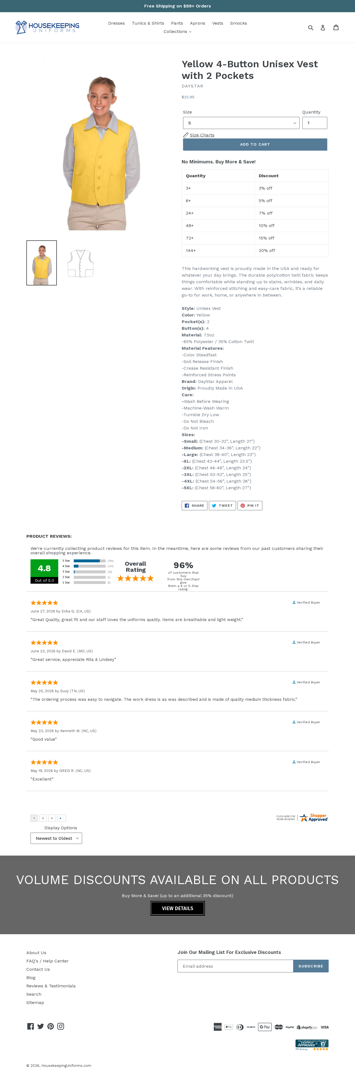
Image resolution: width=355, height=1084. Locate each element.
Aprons (197, 23)
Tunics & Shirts (148, 23)
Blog (31, 977)
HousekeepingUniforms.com (66, 1066)
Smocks (238, 23)
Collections (176, 31)
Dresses (116, 23)
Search (33, 994)
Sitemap (35, 1002)
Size (187, 112)
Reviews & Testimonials (51, 985)
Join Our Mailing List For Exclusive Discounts (229, 952)
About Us (36, 952)
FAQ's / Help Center (47, 961)
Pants (177, 23)
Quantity (311, 112)
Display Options (60, 827)
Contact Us (38, 969)
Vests (217, 23)
